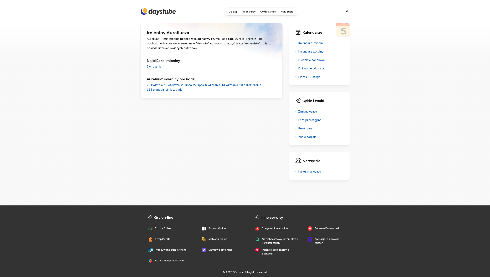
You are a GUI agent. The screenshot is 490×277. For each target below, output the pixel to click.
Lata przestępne (309, 120)
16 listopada (173, 89)
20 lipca (186, 85)
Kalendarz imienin (310, 43)
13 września (229, 85)
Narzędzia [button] (287, 11)
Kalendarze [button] (248, 11)
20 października (250, 85)
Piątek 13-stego (309, 77)
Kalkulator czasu (309, 171)
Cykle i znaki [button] (268, 11)
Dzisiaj (233, 11)
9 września (154, 66)
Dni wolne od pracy (311, 68)
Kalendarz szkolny (310, 51)
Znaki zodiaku (307, 137)
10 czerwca (172, 85)
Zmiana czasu (307, 111)
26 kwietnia (155, 85)
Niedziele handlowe (311, 60)
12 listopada (155, 89)
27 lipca (198, 85)
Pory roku (305, 128)
